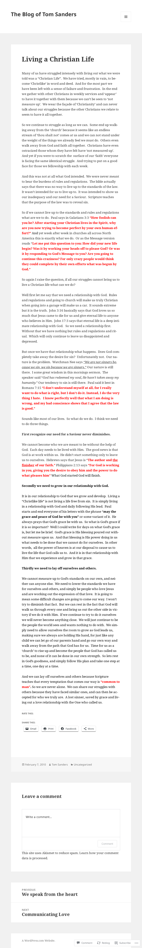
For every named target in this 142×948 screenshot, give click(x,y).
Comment (107, 843)
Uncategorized (83, 764)
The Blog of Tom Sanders (43, 14)
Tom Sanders (60, 764)
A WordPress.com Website (38, 940)
